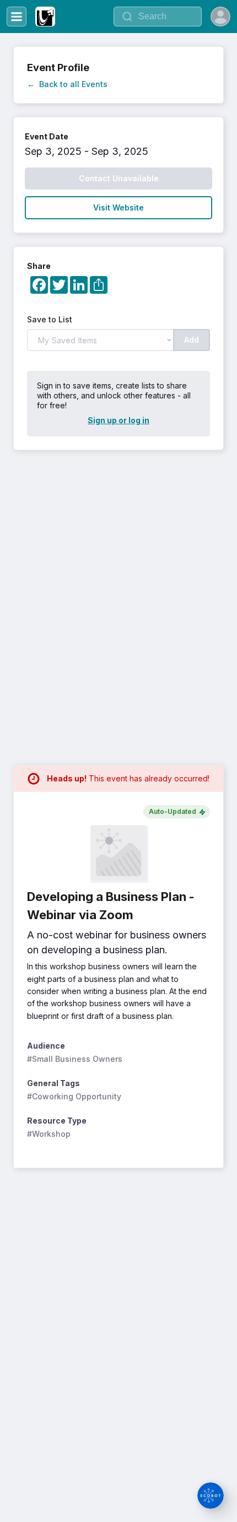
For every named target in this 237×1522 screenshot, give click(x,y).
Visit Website (118, 207)
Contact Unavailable (119, 178)
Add (191, 339)
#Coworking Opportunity (74, 1096)
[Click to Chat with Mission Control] (210, 1495)
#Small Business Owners (74, 1059)
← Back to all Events (67, 84)
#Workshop (49, 1133)
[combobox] (158, 16)
